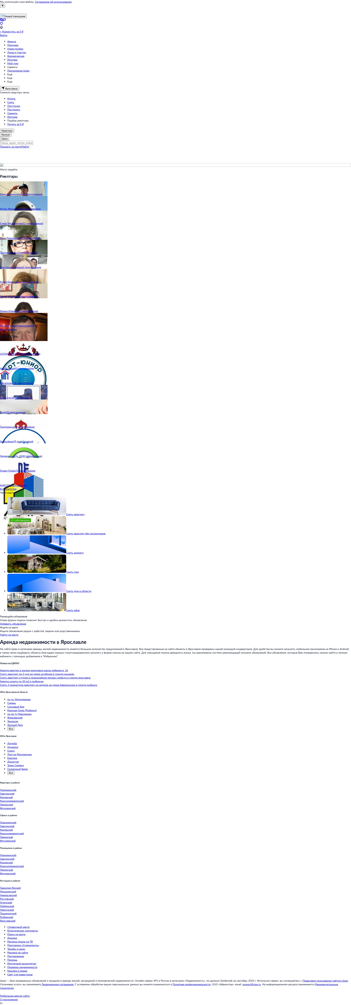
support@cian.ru (251, 984)
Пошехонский (8, 913)
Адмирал (12, 747)
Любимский (7, 906)
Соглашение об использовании (53, 1)
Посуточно (13, 106)
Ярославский (7, 920)
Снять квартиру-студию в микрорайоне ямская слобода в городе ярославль (45, 677)
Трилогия (12, 721)
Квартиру (7, 130)
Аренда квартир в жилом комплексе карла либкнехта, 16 (34, 670)
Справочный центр (18, 927)
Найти (25, 146)
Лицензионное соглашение (57, 984)
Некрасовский (8, 895)
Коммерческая (15, 56)
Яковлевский (14, 717)
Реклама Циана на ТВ (20, 941)
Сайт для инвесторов (20, 974)
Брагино (12, 758)
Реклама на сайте (17, 952)
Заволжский (7, 793)
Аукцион (12, 938)
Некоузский (7, 909)
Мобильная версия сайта (15, 996)
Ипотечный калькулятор (21, 963)
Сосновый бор (15, 706)
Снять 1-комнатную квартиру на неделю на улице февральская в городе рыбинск (48, 685)
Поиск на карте (16, 934)
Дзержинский (8, 790)
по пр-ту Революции (19, 714)
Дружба (12, 743)
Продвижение (15, 956)
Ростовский (7, 899)
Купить (11, 98)
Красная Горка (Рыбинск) (22, 710)
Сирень (11, 703)
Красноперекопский (12, 801)
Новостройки (15, 48)
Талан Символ (15, 765)
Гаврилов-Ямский (10, 888)
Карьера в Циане (17, 970)
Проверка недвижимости (22, 967)
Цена (4, 138)
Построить (13, 109)
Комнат (5, 134)
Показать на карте (11, 146)
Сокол (11, 750)
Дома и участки (16, 52)
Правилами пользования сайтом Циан (325, 980)
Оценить (12, 113)
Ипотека (12, 59)
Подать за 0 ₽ (15, 124)
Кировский (6, 797)
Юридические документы (22, 930)
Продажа (12, 45)
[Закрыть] (2, 6)
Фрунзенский (8, 808)
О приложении (9, 999)
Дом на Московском (19, 754)
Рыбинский (6, 917)
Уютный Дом (15, 725)
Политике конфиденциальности (192, 984)
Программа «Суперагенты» (23, 945)
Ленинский (6, 804)
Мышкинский (8, 891)
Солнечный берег (17, 769)
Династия (13, 761)
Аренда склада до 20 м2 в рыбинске (22, 681)
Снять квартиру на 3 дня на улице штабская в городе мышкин (37, 674)
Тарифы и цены (16, 949)
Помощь (12, 960)
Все (11, 728)
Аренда (11, 41)
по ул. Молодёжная (19, 699)
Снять (10, 102)
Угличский (6, 902)
